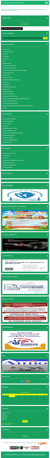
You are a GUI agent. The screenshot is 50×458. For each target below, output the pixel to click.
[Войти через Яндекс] (26, 381)
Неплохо (5, 416)
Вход (28, 24)
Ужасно (5, 419)
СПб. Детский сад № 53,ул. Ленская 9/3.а (13, 2)
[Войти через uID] (22, 381)
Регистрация (23, 24)
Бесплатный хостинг (37, 454)
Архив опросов (11, 423)
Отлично (5, 414)
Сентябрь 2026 (25, 392)
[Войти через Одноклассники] (28, 381)
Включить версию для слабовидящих (13, 28)
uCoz (44, 454)
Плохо (5, 418)
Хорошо (5, 415)
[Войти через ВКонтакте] (24, 381)
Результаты (4, 423)
